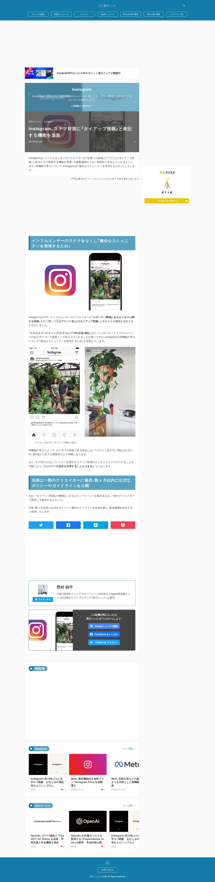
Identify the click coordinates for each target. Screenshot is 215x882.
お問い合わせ (107, 869)
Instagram (48, 121)
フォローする (44, 599)
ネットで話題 (38, 14)
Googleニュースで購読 (106, 626)
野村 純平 (65, 586)
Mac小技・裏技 (153, 14)
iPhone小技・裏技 (130, 14)
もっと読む (128, 748)
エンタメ (84, 14)
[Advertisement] (107, 44)
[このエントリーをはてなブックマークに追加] (95, 525)
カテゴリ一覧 (177, 14)
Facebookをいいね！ (106, 634)
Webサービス (35, 121)
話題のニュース (61, 14)
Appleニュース (107, 14)
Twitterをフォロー (106, 642)
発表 (33, 325)
